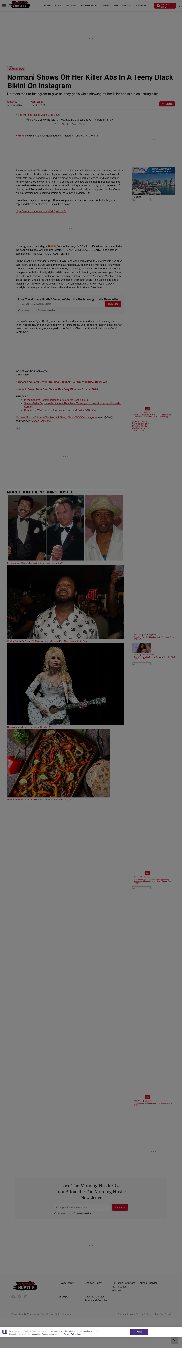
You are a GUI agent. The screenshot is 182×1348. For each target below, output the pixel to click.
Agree (139, 1331)
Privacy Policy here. (72, 1334)
